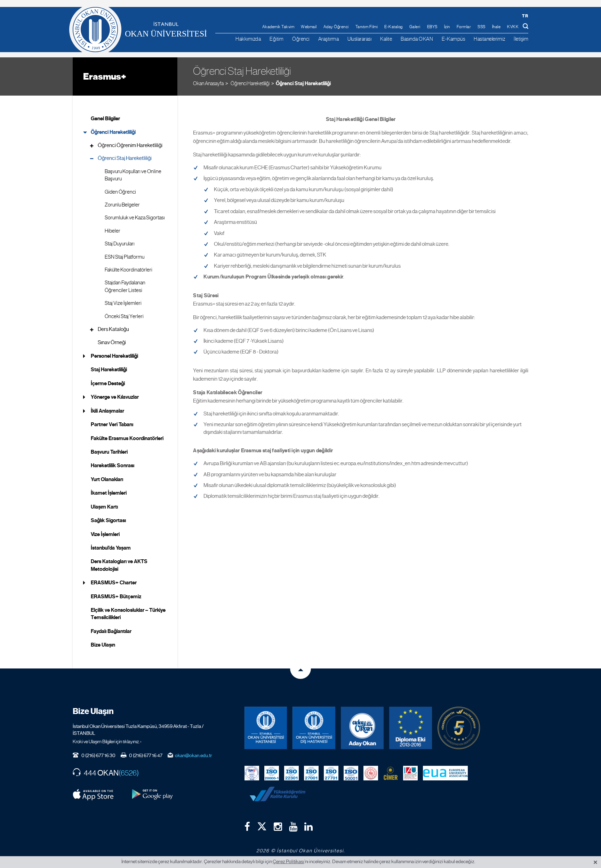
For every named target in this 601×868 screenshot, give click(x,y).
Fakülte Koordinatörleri (128, 270)
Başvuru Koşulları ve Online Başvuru (133, 175)
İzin (447, 26)
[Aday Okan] (362, 728)
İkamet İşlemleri (109, 493)
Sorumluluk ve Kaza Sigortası (135, 217)
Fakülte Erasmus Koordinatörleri (127, 438)
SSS (482, 26)
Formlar (464, 26)
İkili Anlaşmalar (107, 411)
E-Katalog (393, 26)
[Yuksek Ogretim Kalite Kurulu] (459, 728)
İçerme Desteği (108, 383)
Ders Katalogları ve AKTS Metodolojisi (119, 565)
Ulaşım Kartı (104, 507)
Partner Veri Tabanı (112, 424)
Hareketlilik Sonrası (112, 465)
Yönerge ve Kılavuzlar (115, 397)
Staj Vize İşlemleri (123, 303)
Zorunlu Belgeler (122, 205)
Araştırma (328, 39)
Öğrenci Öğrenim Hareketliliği (130, 145)
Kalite (386, 39)
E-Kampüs (453, 39)
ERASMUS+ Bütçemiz (116, 596)
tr (525, 15)
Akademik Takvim (278, 26)
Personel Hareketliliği (114, 356)
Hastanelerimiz (489, 39)
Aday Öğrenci (336, 26)
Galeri (414, 26)
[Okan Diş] (314, 728)
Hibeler (112, 231)
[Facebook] (247, 827)
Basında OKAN (417, 39)
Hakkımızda (248, 39)
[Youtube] (293, 827)
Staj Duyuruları (120, 244)
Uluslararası (359, 39)
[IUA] (410, 772)
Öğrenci (301, 39)
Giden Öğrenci (120, 192)
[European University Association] (445, 772)
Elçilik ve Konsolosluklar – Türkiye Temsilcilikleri (128, 613)
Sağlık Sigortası (108, 520)
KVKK (513, 26)
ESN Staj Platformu (124, 257)
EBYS (432, 26)
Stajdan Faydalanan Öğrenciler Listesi (125, 286)
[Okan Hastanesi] (266, 728)
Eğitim (276, 39)
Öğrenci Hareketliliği (113, 132)
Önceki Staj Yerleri (124, 316)
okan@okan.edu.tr (193, 755)
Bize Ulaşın (103, 645)
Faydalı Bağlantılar (111, 631)
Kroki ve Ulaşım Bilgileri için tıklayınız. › (107, 741)
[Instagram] (278, 827)
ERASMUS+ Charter (114, 582)
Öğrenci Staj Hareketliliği (303, 83)
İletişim (521, 39)
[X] (262, 825)
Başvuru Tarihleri (109, 452)
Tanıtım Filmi (366, 26)
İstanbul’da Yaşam (111, 548)
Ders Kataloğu (113, 329)
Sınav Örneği (112, 342)
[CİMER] (390, 772)
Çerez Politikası (288, 861)
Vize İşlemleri (105, 534)
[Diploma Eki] (410, 728)
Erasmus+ (104, 76)
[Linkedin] (308, 827)
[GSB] (370, 772)
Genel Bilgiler (105, 118)
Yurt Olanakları (107, 479)
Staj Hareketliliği (109, 369)
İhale (496, 26)
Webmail (309, 26)
